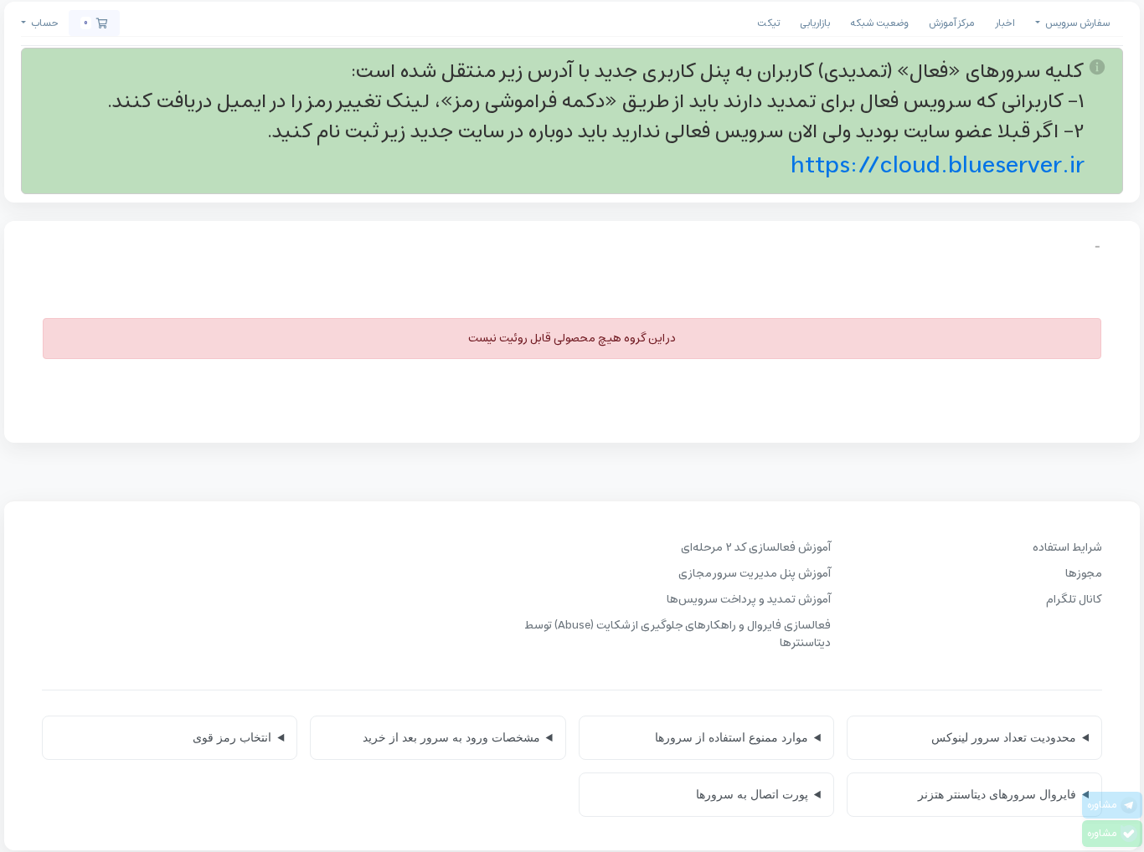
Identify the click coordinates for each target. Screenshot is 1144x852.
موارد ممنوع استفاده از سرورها (731, 737)
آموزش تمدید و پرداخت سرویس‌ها (749, 599)
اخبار (1005, 23)
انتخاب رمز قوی (232, 737)
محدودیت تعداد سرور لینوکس (1003, 737)
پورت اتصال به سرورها (752, 794)
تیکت (768, 23)
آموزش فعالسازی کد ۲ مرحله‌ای (756, 547)
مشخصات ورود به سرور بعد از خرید (451, 737)
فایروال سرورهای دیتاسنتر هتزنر (997, 794)
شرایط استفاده (1067, 547)
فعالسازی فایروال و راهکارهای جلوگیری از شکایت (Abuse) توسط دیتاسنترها (677, 634)
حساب (43, 23)
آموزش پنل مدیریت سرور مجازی (754, 573)
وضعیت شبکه (879, 23)
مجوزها (1083, 573)
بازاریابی (815, 23)
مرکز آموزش (952, 23)
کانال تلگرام (1074, 599)
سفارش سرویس (1076, 23)
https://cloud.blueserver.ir (938, 165)
